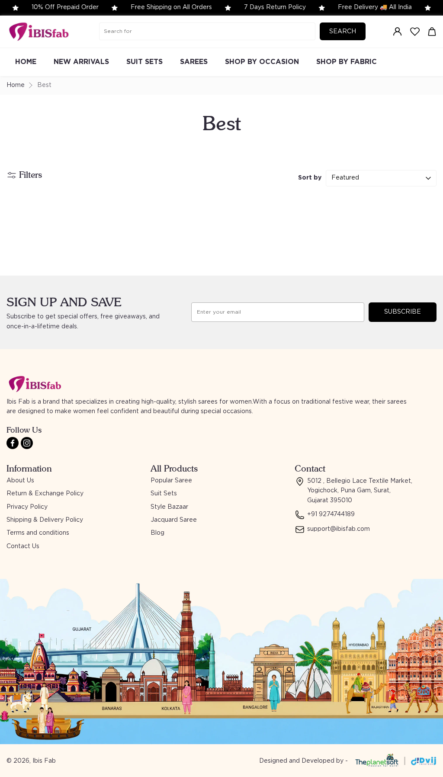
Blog (157, 533)
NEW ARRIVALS (81, 61)
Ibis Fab (44, 761)
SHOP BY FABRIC (346, 61)
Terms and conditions (37, 533)
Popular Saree (171, 481)
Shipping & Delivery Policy (44, 520)
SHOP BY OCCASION (262, 61)
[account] (397, 31)
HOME (25, 61)
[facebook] (12, 443)
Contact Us (22, 546)
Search (342, 32)
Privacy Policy (27, 507)
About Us (20, 481)
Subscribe (402, 312)
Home (15, 85)
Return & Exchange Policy (44, 494)
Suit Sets (164, 494)
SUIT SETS (144, 61)
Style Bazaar (169, 507)
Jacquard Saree (174, 520)
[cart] (432, 31)
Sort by (309, 178)
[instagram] (27, 443)
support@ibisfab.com (338, 529)
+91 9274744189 (331, 514)
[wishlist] (415, 31)
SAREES (194, 61)
